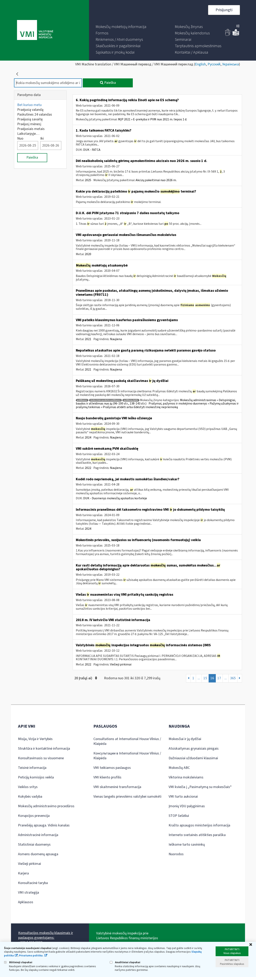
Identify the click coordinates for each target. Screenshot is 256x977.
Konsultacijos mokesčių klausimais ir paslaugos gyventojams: (45, 935)
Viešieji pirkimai (120, 664)
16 (212, 678)
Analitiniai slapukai (127, 962)
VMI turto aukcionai (183, 796)
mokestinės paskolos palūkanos (105, 400)
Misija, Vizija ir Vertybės (35, 738)
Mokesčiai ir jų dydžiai (185, 738)
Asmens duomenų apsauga (38, 854)
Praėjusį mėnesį (29, 124)
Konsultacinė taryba (33, 882)
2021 (88, 339)
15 (205, 678)
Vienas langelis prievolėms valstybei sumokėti (127, 796)
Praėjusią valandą (30, 109)
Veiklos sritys (28, 786)
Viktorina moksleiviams (186, 777)
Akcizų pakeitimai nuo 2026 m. (156, 180)
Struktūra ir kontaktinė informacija (44, 748)
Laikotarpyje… (28, 133)
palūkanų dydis (131, 400)
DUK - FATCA (91, 150)
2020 (88, 254)
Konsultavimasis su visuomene (41, 758)
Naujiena (116, 339)
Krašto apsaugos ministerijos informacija (199, 825)
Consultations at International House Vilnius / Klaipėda (127, 741)
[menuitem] (121, 27)
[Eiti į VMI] (35, 30)
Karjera (23, 873)
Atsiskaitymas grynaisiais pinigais (194, 748)
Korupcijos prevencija (34, 815)
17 (219, 678)
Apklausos (25, 902)
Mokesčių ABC (179, 767)
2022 (88, 468)
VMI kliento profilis (107, 777)
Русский (214, 64)
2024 (88, 437)
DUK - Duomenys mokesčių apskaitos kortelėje (115, 498)
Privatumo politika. (31, 956)
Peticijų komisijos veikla (36, 777)
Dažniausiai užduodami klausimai (193, 758)
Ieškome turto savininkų (187, 844)
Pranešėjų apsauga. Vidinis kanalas (44, 825)
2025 (88, 180)
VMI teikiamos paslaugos (112, 767)
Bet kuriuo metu (29, 104)
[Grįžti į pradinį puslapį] (17, 74)
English (200, 64)
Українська (230, 64)
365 (233, 678)
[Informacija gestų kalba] (228, 34)
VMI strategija (28, 892)
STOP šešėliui (179, 815)
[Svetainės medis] (237, 26)
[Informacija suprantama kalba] (235, 34)
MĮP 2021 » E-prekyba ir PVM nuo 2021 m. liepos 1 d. (152, 119)
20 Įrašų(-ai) (83, 678)
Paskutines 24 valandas (34, 114)
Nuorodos (176, 854)
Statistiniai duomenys (34, 844)
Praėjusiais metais (31, 128)
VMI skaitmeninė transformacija (117, 786)
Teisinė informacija (32, 767)
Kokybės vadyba (30, 796)
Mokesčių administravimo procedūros (46, 806)
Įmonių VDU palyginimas (187, 806)
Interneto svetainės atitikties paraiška (197, 834)
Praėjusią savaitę (30, 119)
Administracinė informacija (38, 834)
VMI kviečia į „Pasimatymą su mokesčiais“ (200, 786)
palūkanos (82, 400)
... (199, 678)
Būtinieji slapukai (20, 962)
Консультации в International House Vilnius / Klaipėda (127, 756)
